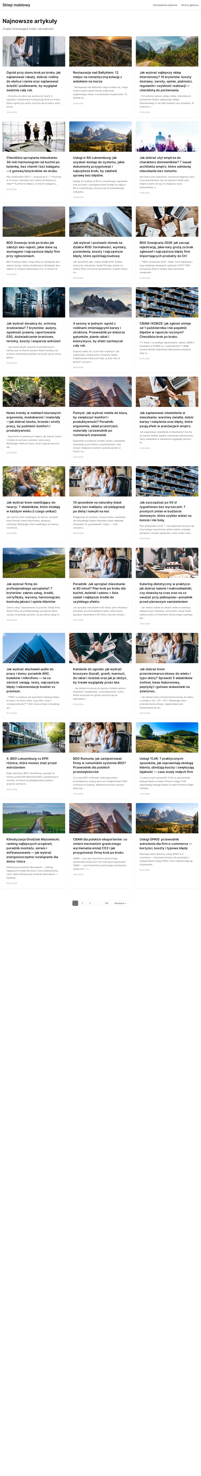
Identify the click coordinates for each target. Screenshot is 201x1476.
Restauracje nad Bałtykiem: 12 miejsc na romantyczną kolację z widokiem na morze (97, 77)
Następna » (120, 903)
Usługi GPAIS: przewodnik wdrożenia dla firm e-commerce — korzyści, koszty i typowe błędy (166, 843)
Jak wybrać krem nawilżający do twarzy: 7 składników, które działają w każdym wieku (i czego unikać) (33, 507)
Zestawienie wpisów (165, 5)
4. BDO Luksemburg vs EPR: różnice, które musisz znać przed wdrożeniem (31, 763)
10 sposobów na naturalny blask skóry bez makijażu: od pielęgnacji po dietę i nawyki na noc (99, 507)
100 (107, 903)
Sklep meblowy (16, 5)
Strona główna (189, 5)
